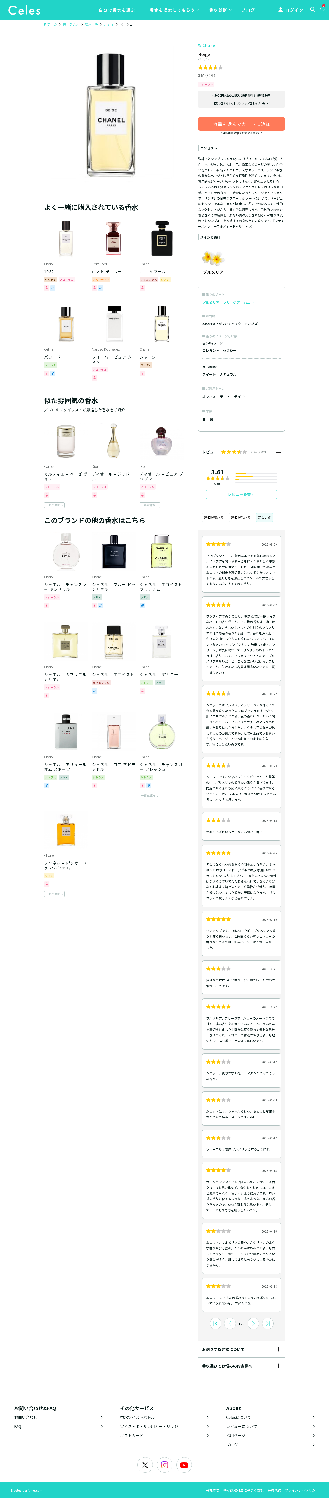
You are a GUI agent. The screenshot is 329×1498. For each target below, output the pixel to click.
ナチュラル (228, 374)
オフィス (209, 396)
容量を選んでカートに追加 (241, 124)
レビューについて (241, 1426)
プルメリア (210, 302)
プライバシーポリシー (302, 1490)
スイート (209, 374)
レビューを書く (241, 494)
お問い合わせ (25, 1417)
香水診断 (218, 10)
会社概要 (212, 1490)
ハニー (249, 302)
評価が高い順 (213, 517)
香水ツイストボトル (137, 1417)
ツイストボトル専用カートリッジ (149, 1426)
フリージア (231, 302)
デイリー (241, 396)
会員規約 (274, 1490)
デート (225, 396)
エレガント (210, 350)
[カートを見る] (322, 10)
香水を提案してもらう (172, 10)
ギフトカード (131, 1435)
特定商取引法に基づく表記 (243, 1490)
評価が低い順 (240, 517)
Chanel (209, 45)
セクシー (230, 350)
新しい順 (264, 517)
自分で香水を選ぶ (117, 10)
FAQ (17, 1426)
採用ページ (235, 1435)
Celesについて (238, 1417)
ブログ (248, 10)
